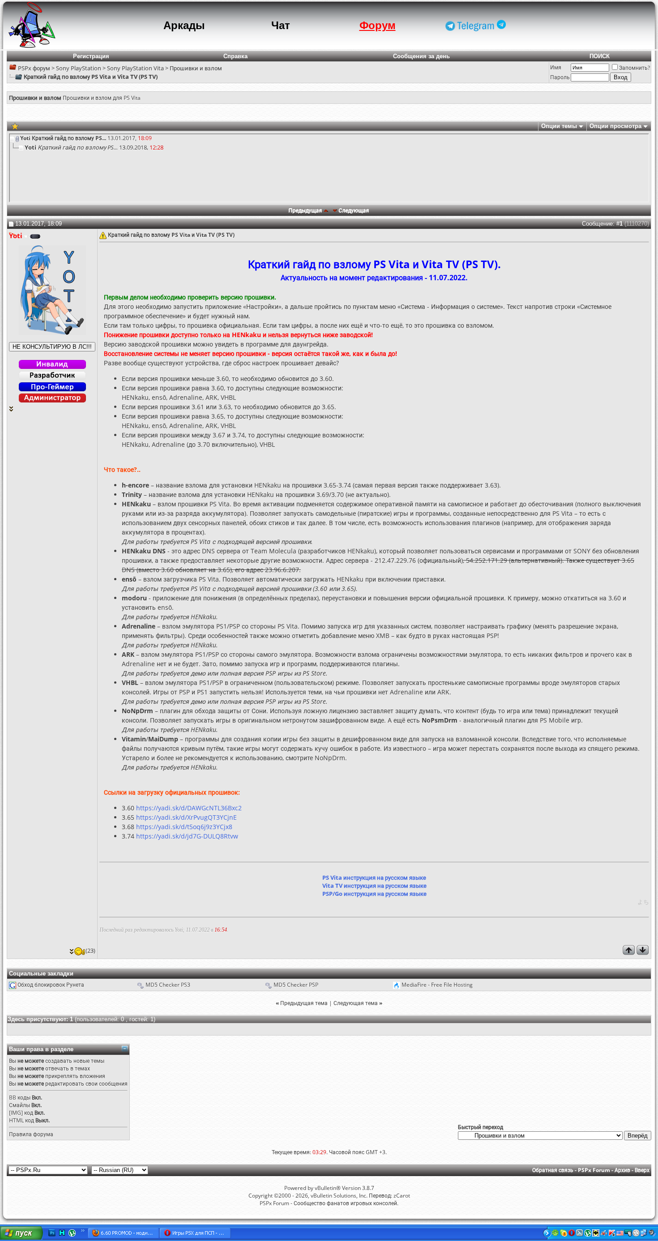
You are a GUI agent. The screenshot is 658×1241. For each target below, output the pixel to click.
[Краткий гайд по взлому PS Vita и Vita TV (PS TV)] (15, 125)
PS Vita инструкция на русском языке (374, 877)
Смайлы (19, 1105)
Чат (280, 25)
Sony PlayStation (78, 68)
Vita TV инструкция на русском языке (374, 886)
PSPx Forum (594, 1170)
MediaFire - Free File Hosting (437, 985)
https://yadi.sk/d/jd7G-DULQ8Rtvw (187, 836)
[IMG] (16, 1113)
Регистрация (91, 56)
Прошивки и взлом (196, 68)
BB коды (19, 1097)
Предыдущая (305, 210)
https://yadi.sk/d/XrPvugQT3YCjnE (186, 817)
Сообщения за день (421, 56)
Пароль (560, 77)
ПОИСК (600, 56)
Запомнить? (634, 68)
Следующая (354, 210)
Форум (377, 25)
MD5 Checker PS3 (167, 985)
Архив (622, 1170)
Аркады (184, 25)
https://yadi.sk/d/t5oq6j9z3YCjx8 (184, 826)
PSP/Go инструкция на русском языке (374, 894)
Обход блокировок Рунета (50, 985)
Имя (555, 67)
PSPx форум (34, 68)
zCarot (401, 1195)
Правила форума (31, 1134)
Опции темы (559, 126)
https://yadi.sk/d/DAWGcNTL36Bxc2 (189, 808)
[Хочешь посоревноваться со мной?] (52, 347)
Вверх (642, 1170)
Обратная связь (552, 1170)
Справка (235, 56)
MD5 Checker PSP (295, 985)
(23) (90, 950)
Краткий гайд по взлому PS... (69, 138)
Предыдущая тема (304, 1003)
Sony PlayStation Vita (135, 68)
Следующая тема (355, 1003)
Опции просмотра (615, 126)
